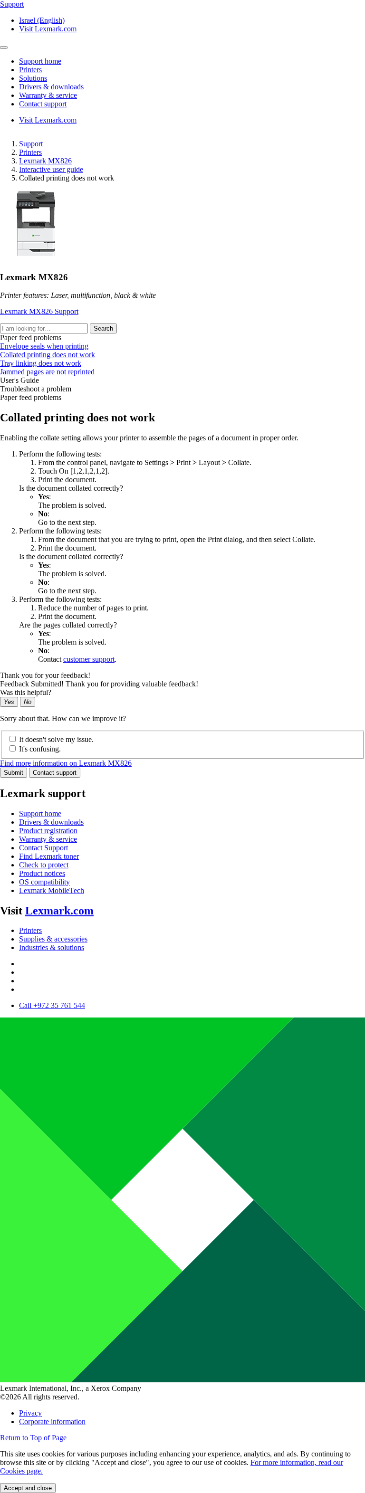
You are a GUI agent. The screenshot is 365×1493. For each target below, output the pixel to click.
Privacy (30, 1413)
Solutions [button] (33, 78)
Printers (30, 152)
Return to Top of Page (33, 1438)
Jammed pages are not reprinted (47, 372)
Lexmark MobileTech (51, 890)
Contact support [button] (43, 104)
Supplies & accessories (53, 939)
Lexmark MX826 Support (39, 311)
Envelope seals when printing (44, 346)
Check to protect (43, 865)
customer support (89, 659)
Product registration (48, 831)
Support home (40, 813)
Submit (13, 772)
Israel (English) (42, 20)
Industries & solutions (51, 947)
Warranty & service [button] (48, 95)
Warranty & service (48, 839)
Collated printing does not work (47, 355)
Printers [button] (30, 70)
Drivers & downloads (51, 822)
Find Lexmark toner (49, 856)
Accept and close (28, 1488)
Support (31, 144)
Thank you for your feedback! (45, 675)
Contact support (55, 772)
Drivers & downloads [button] (51, 87)
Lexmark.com (59, 910)
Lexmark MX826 (45, 161)
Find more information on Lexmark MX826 (66, 763)
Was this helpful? (25, 692)
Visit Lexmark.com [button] (48, 29)
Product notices (42, 873)
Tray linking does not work (40, 363)
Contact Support (43, 848)
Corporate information (52, 1421)
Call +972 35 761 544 (52, 1005)
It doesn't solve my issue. (56, 739)
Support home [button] (40, 61)
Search (103, 328)
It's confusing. (40, 749)
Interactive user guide (51, 169)
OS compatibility (44, 882)
